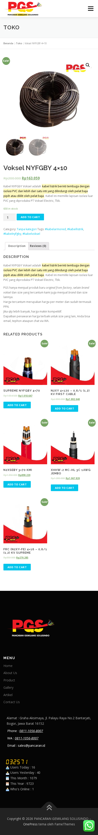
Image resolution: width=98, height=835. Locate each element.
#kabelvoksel (31, 234)
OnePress (30, 824)
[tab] (16, 246)
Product (9, 680)
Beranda (8, 43)
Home (8, 666)
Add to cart (30, 217)
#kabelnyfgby (12, 234)
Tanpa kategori (27, 229)
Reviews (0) (38, 246)
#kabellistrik (75, 229)
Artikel (8, 695)
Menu (90, 9)
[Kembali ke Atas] (49, 808)
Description (17, 246)
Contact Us (11, 702)
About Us (10, 673)
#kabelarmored (55, 229)
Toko (19, 43)
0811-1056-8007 (31, 731)
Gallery (8, 687)
